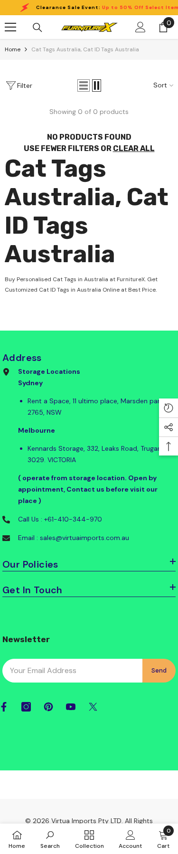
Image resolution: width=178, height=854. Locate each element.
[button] (83, 85)
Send (159, 670)
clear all (134, 148)
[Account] (140, 27)
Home (12, 49)
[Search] (37, 27)
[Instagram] (26, 706)
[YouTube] (70, 706)
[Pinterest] (48, 706)
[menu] (10, 27)
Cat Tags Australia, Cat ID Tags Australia (85, 49)
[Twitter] (93, 706)
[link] (50, 839)
